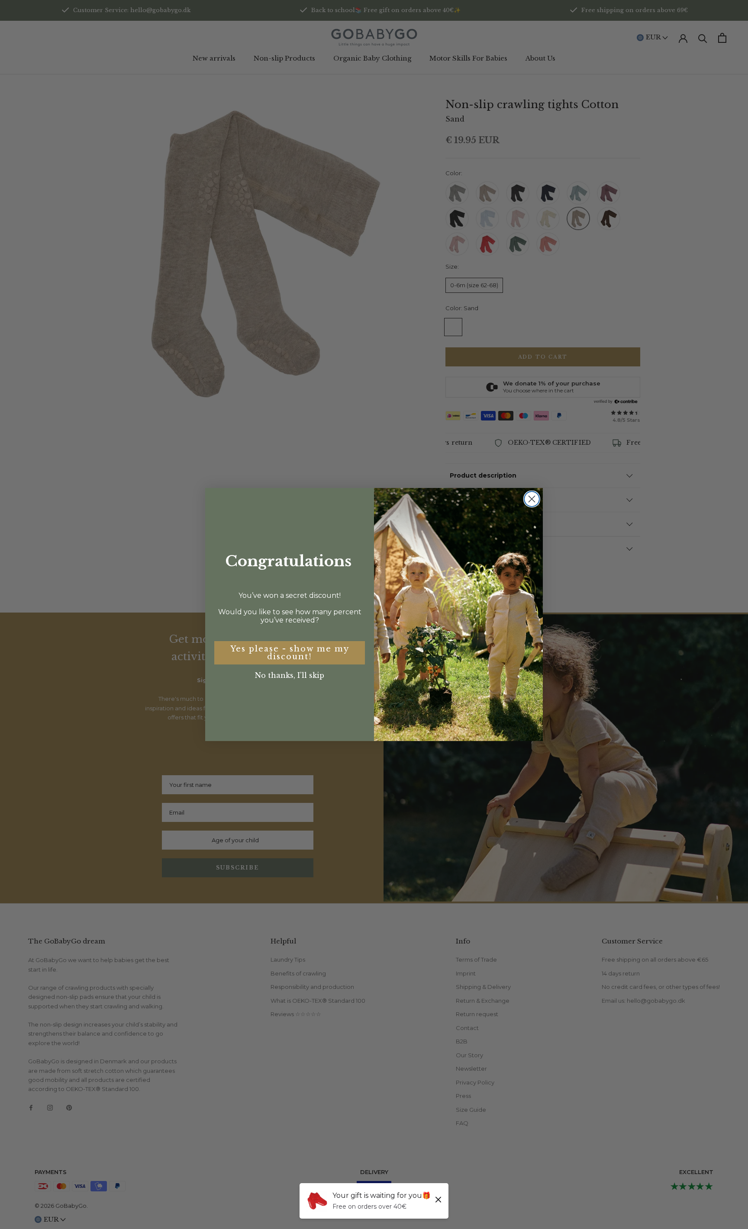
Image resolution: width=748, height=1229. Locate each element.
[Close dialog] (531, 499)
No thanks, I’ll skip (289, 675)
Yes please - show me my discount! (289, 652)
